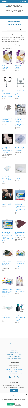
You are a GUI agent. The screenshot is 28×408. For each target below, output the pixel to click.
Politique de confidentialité (14, 354)
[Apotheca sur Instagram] (14, 377)
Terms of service (14, 352)
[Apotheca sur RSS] (18, 377)
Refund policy (14, 350)
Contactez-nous (14, 343)
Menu (6, 1)
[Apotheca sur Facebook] (10, 377)
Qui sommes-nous (14, 345)
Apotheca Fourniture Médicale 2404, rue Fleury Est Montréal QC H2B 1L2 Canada (14, 371)
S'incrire (14, 390)
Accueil (6, 17)
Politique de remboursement (14, 358)
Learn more (15, 401)
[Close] (26, 394)
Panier (24, 1)
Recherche (14, 348)
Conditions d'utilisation (14, 356)
